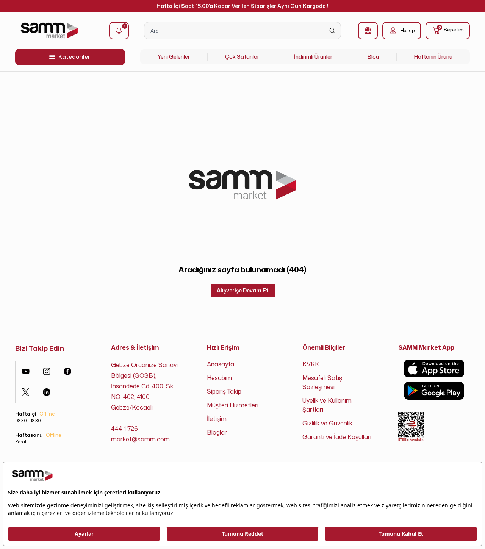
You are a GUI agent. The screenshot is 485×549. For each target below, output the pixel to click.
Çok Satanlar (242, 56)
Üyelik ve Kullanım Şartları (327, 405)
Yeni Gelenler (174, 56)
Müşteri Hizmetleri (232, 405)
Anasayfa (220, 364)
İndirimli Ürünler (313, 56)
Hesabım (219, 378)
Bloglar (217, 432)
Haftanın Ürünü (433, 56)
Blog (373, 56)
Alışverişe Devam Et (243, 290)
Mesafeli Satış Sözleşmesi (322, 382)
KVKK (310, 364)
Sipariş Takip (224, 391)
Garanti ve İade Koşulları (336, 437)
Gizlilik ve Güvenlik (327, 423)
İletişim (217, 418)
